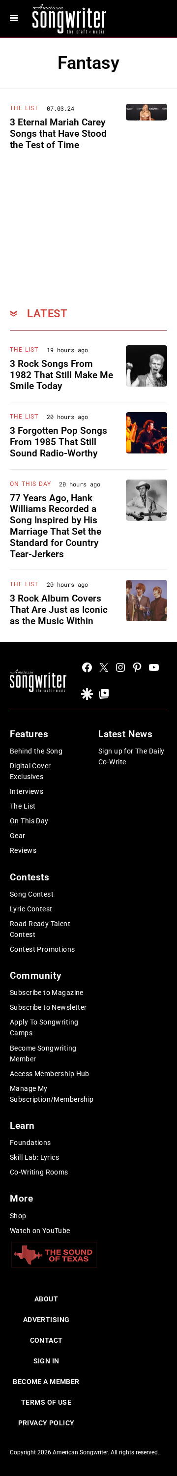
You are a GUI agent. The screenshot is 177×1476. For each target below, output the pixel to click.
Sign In (46, 1361)
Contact (46, 1340)
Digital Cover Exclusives (30, 771)
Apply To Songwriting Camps (44, 1027)
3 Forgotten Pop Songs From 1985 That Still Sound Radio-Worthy (58, 442)
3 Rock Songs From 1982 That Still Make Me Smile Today (61, 375)
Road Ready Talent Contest (40, 929)
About (46, 1299)
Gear (18, 836)
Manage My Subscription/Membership (52, 1093)
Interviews (26, 791)
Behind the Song (36, 751)
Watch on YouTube (40, 1231)
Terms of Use (46, 1402)
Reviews (23, 850)
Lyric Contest (31, 909)
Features (29, 734)
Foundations (30, 1142)
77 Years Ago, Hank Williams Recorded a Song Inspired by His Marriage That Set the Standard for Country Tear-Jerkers (55, 526)
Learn (22, 1125)
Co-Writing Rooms (39, 1172)
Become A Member (46, 1382)
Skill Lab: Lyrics (34, 1157)
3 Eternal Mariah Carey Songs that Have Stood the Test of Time (58, 134)
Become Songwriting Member (43, 1053)
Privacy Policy (46, 1423)
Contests (30, 877)
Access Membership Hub (49, 1074)
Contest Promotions (42, 949)
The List (24, 108)
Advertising (46, 1320)
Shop (18, 1216)
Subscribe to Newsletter (48, 1007)
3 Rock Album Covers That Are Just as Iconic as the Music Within (59, 610)
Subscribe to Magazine (47, 992)
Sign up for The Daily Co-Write (131, 756)
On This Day (30, 484)
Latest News (125, 734)
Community (35, 975)
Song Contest (32, 894)
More (21, 1198)
